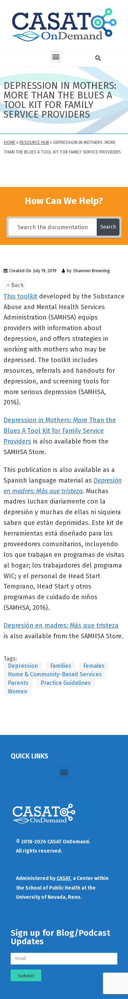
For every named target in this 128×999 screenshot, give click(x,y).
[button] (56, 57)
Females (94, 665)
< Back (15, 285)
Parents (18, 683)
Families (60, 665)
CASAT (63, 878)
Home (9, 142)
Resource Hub (34, 142)
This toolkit (20, 296)
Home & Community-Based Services (55, 674)
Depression (23, 665)
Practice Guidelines (66, 683)
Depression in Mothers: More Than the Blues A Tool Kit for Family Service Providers (60, 430)
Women (17, 691)
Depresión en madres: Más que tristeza (61, 625)
